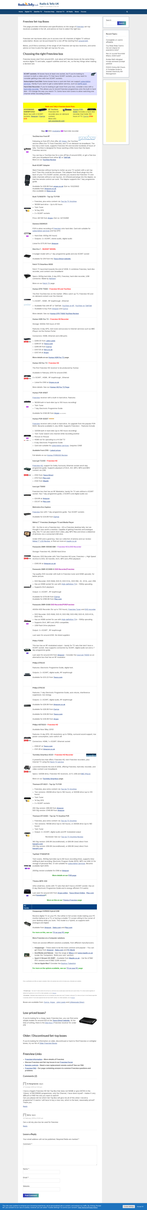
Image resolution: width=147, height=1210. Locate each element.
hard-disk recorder (31, 89)
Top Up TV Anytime (69, 201)
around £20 (83, 41)
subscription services (41, 231)
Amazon (55, 309)
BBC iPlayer (85, 774)
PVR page (72, 875)
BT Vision (63, 141)
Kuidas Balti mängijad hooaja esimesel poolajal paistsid (115, 61)
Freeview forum (66, 1062)
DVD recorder (90, 609)
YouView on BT (68, 306)
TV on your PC (58, 932)
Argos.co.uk (54, 382)
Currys (42, 116)
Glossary (54, 993)
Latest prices (55, 450)
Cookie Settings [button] (129, 1206)
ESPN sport (82, 84)
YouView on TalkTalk (83, 306)
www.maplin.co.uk (85, 953)
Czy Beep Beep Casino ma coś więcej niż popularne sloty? (115, 48)
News (77, 11)
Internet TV (60, 11)
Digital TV (28, 11)
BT (60, 157)
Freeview (80, 27)
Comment (27, 1144)
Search (108, 20)
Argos (52, 1002)
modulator (56, 131)
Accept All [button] (140, 1206)
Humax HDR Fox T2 (56, 357)
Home (21, 11)
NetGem (52, 279)
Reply (25, 1106)
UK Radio (69, 11)
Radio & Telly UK (49, 3)
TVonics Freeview (70, 900)
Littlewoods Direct (77, 1002)
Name (26, 1169)
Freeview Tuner (74, 609)
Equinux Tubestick (68, 963)
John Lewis (61, 1002)
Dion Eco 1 (49, 1023)
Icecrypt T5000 (83, 655)
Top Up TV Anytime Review (72, 837)
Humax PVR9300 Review (57, 455)
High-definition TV (69, 584)
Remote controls (31, 1065)
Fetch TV (46, 283)
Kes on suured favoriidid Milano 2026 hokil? (115, 55)
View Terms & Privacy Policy (88, 1207)
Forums (83, 11)
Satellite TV (38, 11)
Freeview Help (49, 11)
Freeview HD (37, 466)
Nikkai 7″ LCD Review (41, 541)
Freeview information (33, 1059)
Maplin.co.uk (74, 958)
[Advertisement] (116, 112)
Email (26, 1177)
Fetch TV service (57, 762)
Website (26, 1186)
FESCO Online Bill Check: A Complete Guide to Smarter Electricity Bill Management (116, 70)
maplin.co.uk (71, 541)
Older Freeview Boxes (48, 1043)
